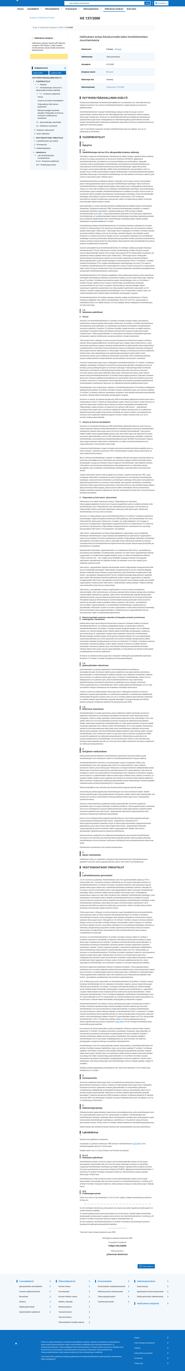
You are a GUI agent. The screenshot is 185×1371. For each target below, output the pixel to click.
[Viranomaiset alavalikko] (79, 8)
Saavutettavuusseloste (143, 1353)
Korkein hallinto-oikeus (67, 1296)
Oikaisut (22, 1301)
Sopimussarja (142, 1286)
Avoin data (131, 9)
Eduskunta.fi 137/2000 (115, 87)
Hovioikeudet (63, 1291)
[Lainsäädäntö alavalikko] (41, 8)
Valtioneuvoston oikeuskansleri (110, 1291)
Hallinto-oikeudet (65, 1301)
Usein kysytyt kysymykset (144, 1343)
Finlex (35, 27)
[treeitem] (49, 78)
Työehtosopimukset (106, 1301)
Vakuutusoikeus (65, 1317)
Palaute (137, 1348)
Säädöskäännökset (26, 1307)
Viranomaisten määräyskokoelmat (111, 1286)
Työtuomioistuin (65, 1312)
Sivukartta (138, 1358)
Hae (147, 3)
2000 (61, 27)
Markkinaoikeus (65, 1307)
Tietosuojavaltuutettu (106, 1296)
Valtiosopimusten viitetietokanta (150, 1296)
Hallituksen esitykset (114, 9)
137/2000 (69, 27)
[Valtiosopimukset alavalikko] (100, 8)
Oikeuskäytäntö (52, 9)
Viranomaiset (71, 9)
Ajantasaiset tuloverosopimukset (150, 1291)
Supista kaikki (38, 73)
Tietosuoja (138, 1363)
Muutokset (23, 1296)
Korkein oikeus (64, 1286)
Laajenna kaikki (56, 73)
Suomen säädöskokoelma (29, 1291)
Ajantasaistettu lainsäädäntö (30, 1286)
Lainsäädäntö (33, 9)
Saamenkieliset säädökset (29, 1312)
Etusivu (20, 9)
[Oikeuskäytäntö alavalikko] (61, 8)
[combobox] (104, 3)
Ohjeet (137, 1337)
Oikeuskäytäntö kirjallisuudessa (71, 1322)
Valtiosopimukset (91, 9)
